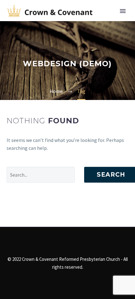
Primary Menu (122, 11)
